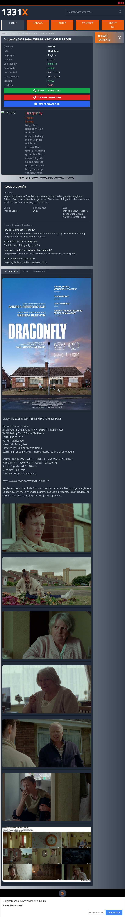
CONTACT (87, 23)
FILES (25, 271)
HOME (13, 23)
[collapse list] (119, 37)
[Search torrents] (120, 12)
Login (121, 3)
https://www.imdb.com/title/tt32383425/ (25, 481)
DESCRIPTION (11, 271)
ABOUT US (113, 25)
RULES (62, 23)
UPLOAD (38, 23)
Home (4, 33)
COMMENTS (39, 271)
